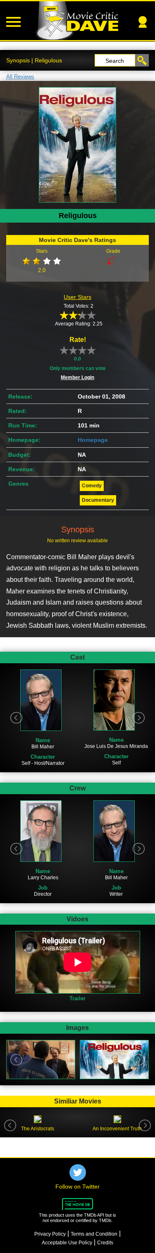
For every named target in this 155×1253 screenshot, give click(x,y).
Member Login (77, 377)
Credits (105, 1243)
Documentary (98, 500)
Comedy (92, 486)
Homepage (93, 440)
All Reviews (20, 77)
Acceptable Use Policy (67, 1243)
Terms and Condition (94, 1234)
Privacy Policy (50, 1234)
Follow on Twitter (77, 1186)
